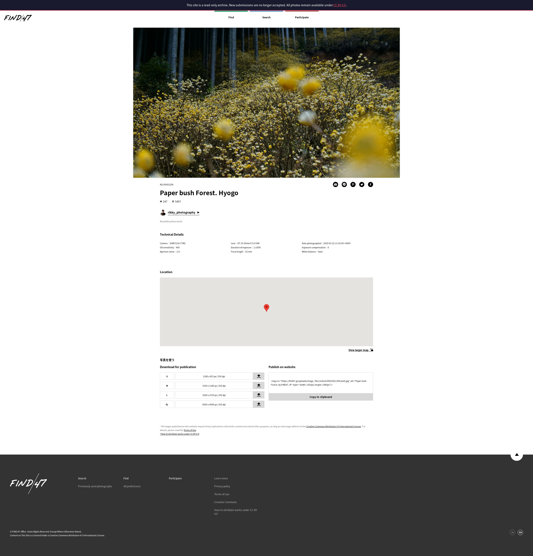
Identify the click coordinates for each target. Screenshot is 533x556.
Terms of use (221, 494)
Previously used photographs (95, 486)
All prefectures (132, 486)
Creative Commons (225, 502)
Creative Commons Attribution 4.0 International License (333, 426)
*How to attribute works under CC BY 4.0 (179, 433)
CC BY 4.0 (339, 5)
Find (231, 17)
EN (520, 532)
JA (512, 532)
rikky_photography (181, 212)
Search (266, 17)
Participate (302, 17)
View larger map (359, 350)
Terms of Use (190, 430)
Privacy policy (222, 486)
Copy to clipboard (321, 397)
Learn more (221, 478)
